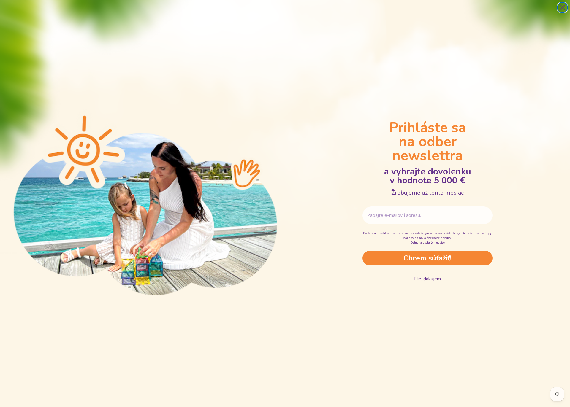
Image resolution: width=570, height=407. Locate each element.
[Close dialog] (562, 7)
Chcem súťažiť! (427, 258)
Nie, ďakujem (427, 279)
